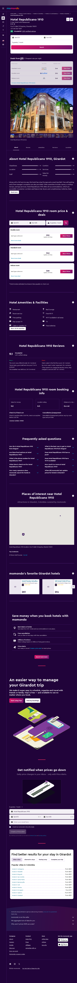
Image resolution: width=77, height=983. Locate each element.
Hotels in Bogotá (17, 874)
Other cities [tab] (16, 859)
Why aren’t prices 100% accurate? (22, 924)
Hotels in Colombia (38, 13)
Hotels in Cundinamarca (51, 13)
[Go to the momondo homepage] (13, 8)
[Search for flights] (3, 14)
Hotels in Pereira (17, 887)
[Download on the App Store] (63, 944)
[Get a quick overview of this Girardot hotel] (73, 159)
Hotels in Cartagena (18, 869)
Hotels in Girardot (64, 13)
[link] (41, 657)
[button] (3, 8)
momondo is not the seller (20, 917)
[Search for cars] (3, 22)
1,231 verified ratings (29, 31)
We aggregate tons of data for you (23, 920)
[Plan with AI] (3, 30)
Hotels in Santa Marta (18, 879)
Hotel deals (13, 13)
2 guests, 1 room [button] (17, 42)
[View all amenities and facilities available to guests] (73, 302)
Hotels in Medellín (17, 871)
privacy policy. (42, 835)
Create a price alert (36, 648)
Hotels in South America (25, 13)
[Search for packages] (3, 26)
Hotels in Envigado (17, 890)
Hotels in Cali (16, 885)
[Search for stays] (3, 18)
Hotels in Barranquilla (18, 882)
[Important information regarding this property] (73, 391)
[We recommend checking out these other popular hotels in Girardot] (73, 573)
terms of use (33, 835)
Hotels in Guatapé (17, 895)
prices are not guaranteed (50, 911)
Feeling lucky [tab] (43, 859)
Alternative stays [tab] (29, 859)
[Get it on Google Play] (63, 940)
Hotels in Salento (17, 892)
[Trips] (3, 35)
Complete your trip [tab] (57, 859)
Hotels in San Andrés (18, 877)
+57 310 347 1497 (16, 28)
